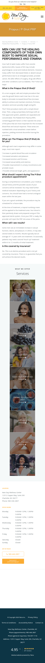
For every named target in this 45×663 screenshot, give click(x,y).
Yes (21, 4)
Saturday (11, 540)
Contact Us (39, 623)
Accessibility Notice (26, 623)
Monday (18, 511)
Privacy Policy (33, 617)
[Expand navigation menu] (42, 17)
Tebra (32, 655)
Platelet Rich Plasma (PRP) (10, 44)
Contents (24, 42)
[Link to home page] (20, 17)
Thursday (18, 528)
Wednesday (18, 523)
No (24, 4)
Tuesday (18, 517)
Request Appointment (13, 561)
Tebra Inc (22, 617)
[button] (22, 8)
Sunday (11, 542)
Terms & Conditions (9, 623)
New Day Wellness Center (10, 42)
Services (33, 42)
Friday (18, 534)
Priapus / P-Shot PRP (28, 44)
